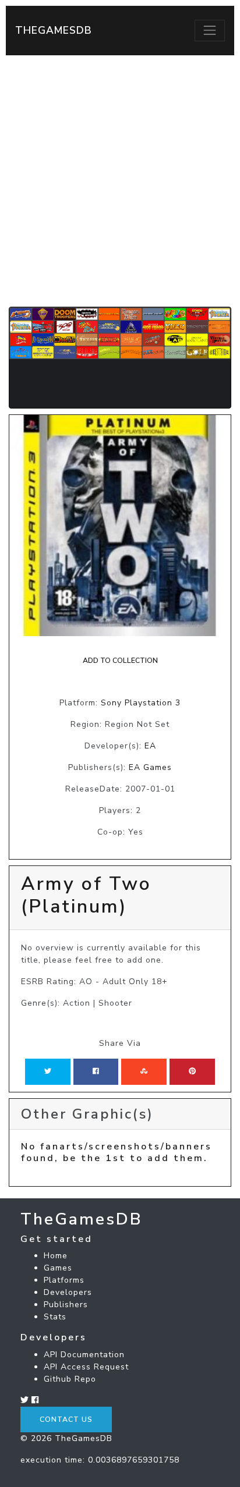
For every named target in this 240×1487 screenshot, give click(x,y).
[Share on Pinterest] (192, 1071)
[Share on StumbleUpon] (144, 1071)
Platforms (64, 1280)
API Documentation (84, 1354)
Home (56, 1255)
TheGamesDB (53, 30)
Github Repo (70, 1379)
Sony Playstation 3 (141, 702)
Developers (68, 1292)
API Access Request (86, 1366)
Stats (55, 1316)
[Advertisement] (120, 181)
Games (58, 1267)
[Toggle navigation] (210, 30)
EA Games (150, 767)
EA (150, 745)
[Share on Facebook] (95, 1071)
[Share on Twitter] (47, 1071)
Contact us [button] (66, 1419)
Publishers (66, 1304)
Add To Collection (120, 660)
